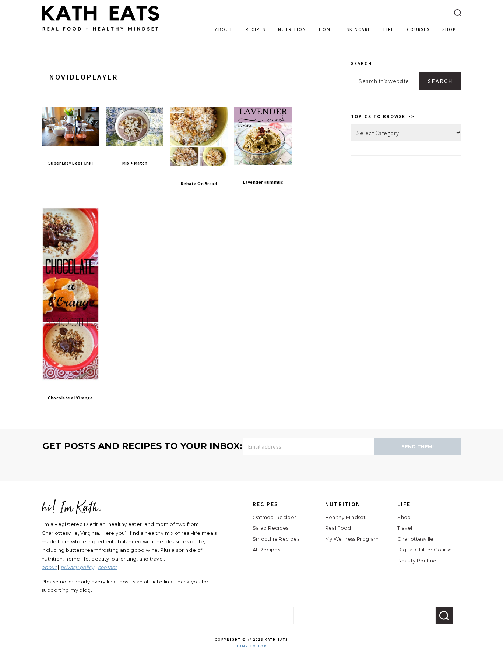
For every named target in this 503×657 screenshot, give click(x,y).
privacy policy (77, 567)
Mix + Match (135, 163)
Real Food (338, 528)
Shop (404, 517)
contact (107, 567)
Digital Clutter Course (424, 549)
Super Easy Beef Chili (70, 163)
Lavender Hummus (263, 182)
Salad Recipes (271, 528)
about (49, 567)
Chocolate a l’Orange (70, 397)
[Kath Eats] (100, 32)
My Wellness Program (352, 539)
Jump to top (251, 646)
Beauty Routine (416, 561)
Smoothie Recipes (276, 539)
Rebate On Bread (199, 183)
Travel (404, 528)
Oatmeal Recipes (275, 517)
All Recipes (266, 549)
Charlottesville (415, 539)
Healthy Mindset (345, 517)
